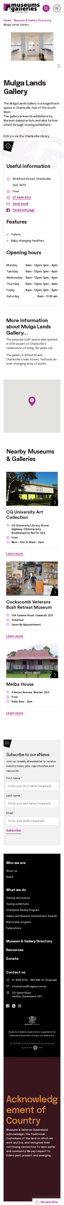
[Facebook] (7, 1006)
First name (14, 778)
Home (7, 20)
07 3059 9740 (20, 980)
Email (10, 813)
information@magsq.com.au (29, 986)
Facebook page (24, 210)
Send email (20, 203)
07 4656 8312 (22, 197)
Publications (13, 928)
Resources (15, 950)
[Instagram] (19, 1006)
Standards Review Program (22, 910)
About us (11, 871)
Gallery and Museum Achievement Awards (31, 916)
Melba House (20, 684)
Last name (14, 795)
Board (9, 877)
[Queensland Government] (32, 1020)
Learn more (14, 553)
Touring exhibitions (17, 904)
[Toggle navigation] (56, 8)
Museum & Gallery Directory (32, 20)
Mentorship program (18, 922)
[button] (32, 401)
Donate (12, 958)
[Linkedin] (13, 1006)
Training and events (18, 898)
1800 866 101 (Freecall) (43, 980)
